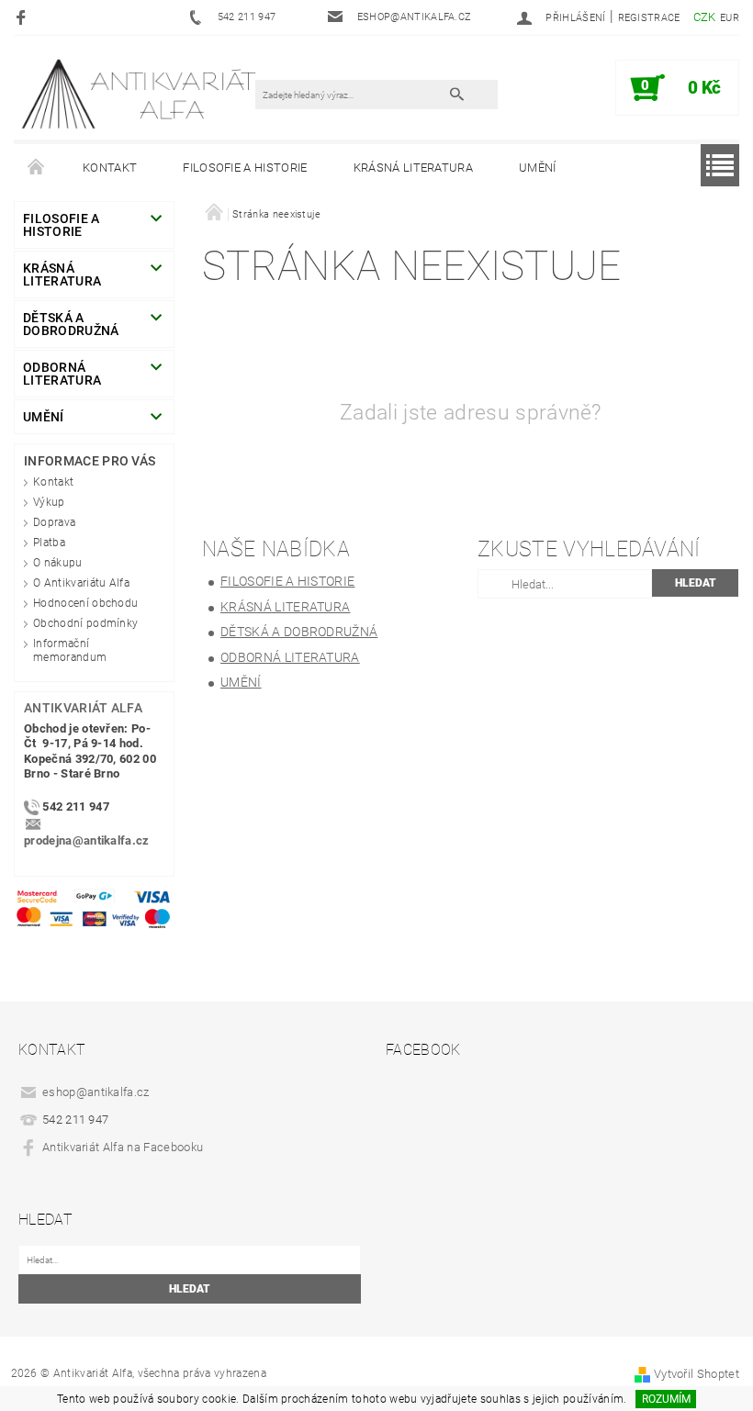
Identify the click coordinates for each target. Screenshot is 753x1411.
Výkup (49, 502)
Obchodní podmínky (85, 623)
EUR (729, 18)
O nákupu (58, 562)
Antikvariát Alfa (83, 707)
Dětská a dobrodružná (71, 324)
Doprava (54, 522)
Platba (49, 542)
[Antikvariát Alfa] (140, 93)
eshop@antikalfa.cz (96, 1092)
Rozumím (666, 1399)
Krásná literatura (413, 167)
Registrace (649, 18)
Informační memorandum (70, 650)
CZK (704, 17)
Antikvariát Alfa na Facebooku (122, 1147)
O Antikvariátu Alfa (81, 583)
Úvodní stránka (37, 168)
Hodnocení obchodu (85, 603)
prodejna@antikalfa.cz (87, 840)
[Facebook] (23, 17)
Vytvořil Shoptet (696, 1374)
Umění (537, 167)
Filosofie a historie (245, 167)
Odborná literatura (62, 373)
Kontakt (110, 167)
